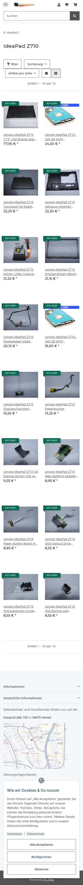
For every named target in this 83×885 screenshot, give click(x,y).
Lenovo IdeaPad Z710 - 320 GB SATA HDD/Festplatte (61, 339)
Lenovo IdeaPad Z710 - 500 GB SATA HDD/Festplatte (61, 137)
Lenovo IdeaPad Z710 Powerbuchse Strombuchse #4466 (60, 406)
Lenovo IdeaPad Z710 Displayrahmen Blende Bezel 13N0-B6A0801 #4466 (61, 271)
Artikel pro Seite (20, 73)
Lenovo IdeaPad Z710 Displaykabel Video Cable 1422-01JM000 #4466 (18, 339)
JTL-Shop (49, 879)
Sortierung (35, 64)
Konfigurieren (41, 857)
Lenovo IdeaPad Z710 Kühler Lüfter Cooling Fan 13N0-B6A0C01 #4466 (18, 271)
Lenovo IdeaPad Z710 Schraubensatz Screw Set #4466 (18, 608)
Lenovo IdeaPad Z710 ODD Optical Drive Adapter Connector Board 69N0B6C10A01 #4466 (60, 541)
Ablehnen (41, 869)
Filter (14, 64)
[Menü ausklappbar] (5, 2)
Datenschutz (35, 833)
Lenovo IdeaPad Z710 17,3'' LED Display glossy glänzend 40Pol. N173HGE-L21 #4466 (20, 137)
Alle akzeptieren (41, 844)
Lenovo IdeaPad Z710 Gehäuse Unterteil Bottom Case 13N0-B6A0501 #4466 (60, 204)
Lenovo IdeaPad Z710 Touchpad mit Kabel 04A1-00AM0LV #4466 (18, 204)
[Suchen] (75, 15)
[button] (59, 4)
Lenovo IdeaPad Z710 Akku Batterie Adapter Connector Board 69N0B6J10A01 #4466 (60, 474)
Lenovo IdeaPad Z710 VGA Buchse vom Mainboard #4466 (60, 608)
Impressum (14, 833)
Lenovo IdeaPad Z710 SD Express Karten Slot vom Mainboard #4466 (20, 474)
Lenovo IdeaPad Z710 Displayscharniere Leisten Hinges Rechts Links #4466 (19, 406)
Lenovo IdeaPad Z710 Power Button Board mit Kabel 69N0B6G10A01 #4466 (20, 541)
